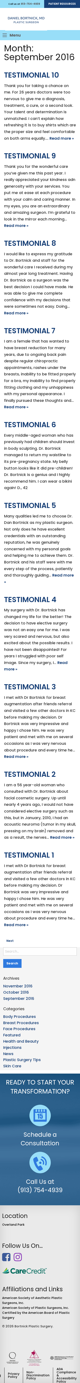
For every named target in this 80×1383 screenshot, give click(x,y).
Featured (11, 1035)
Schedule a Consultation (40, 1139)
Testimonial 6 (30, 424)
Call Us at (40, 1182)
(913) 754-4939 (40, 1190)
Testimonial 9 (30, 156)
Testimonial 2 (30, 774)
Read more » (61, 138)
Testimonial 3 (30, 687)
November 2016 (17, 986)
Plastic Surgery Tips (22, 1059)
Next (10, 941)
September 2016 (18, 998)
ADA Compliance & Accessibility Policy (67, 1375)
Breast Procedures (21, 1022)
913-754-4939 (30, 4)
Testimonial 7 (29, 331)
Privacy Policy (13, 1375)
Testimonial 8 (30, 243)
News (8, 1053)
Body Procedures (19, 1016)
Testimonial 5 (30, 505)
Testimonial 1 (29, 855)
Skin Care (12, 1066)
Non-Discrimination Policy (37, 1375)
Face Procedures (19, 1028)
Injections (12, 1047)
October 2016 (16, 992)
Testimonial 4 (30, 599)
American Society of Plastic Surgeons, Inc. (35, 1308)
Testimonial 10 (31, 75)
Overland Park (13, 1224)
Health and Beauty (21, 1041)
